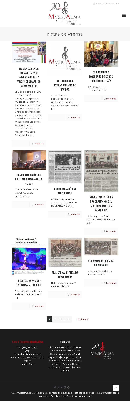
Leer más (38, 143)
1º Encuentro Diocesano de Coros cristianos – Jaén (101, 76)
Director (77, 347)
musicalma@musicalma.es (27, 354)
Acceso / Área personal (107, 3)
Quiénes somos (63, 347)
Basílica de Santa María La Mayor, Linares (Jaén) (31, 360)
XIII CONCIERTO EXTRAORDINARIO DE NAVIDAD (65, 85)
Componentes (58, 350)
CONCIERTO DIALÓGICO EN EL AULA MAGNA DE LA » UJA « (28, 179)
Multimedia (55, 367)
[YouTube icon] (62, 387)
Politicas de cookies (83, 392)
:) (91, 396)
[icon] (68, 387)
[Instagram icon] (65, 387)
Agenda (67, 364)
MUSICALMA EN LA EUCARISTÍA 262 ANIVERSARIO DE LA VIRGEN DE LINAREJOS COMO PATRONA (28, 77)
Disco (75, 364)
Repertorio (54, 357)
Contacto (67, 367)
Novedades (68, 360)
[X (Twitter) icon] (58, 387)
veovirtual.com (83, 396)
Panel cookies (58, 396)
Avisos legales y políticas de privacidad (52, 392)
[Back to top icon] (116, 388)
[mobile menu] (124, 15)
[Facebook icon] (55, 387)
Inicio (51, 347)
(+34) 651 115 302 (30, 347)
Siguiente (82, 319)
